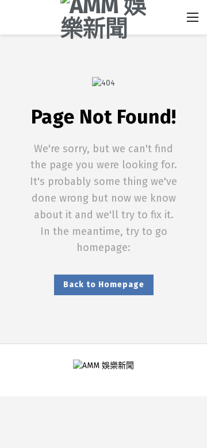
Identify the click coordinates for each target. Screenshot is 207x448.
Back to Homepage (103, 284)
